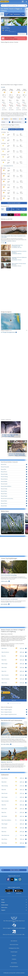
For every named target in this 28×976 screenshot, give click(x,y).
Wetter (2, 899)
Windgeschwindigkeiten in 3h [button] (6, 330)
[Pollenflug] (23, 2)
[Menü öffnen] (26, 1)
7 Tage (22, 14)
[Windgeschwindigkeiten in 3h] (14, 321)
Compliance (14, 959)
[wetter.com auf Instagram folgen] (19, 879)
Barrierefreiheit (14, 962)
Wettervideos (4, 907)
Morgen (6, 14)
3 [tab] (12, 703)
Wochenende (17, 14)
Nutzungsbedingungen (14, 966)
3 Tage (11, 14)
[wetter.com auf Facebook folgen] (8, 879)
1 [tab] (8, 703)
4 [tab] (14, 703)
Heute (2, 14)
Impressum (14, 955)
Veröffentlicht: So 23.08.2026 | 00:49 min (8, 241)
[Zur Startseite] (5, 1)
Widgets (3, 902)
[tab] (4, 129)
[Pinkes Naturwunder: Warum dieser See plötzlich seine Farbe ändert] (14, 227)
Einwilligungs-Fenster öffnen (14, 948)
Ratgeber (3, 910)
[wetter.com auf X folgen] (12, 879)
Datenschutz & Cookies (14, 944)
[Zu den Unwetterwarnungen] (4, 92)
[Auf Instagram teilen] (17, 214)
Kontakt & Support (14, 951)
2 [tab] (10, 703)
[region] (14, 166)
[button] (14, 202)
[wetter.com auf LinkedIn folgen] (16, 879)
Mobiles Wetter (4, 905)
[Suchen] (25, 5)
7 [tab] (20, 703)
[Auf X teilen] (10, 214)
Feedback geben (12, 31)
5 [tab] (16, 703)
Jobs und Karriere (14, 940)
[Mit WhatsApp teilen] (23, 214)
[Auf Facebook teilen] (4, 214)
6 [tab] (18, 703)
